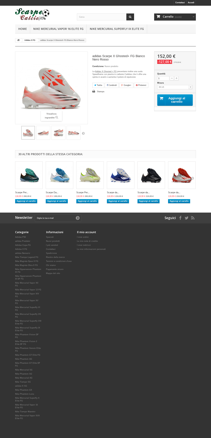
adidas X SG (21, 386)
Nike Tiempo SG (23, 382)
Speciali (50, 237)
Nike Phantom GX (23, 390)
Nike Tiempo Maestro (25, 411)
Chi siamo (51, 265)
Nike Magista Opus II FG (26, 261)
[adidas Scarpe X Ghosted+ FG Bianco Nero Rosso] (28, 133)
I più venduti (52, 245)
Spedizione (51, 253)
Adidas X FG (21, 249)
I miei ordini (83, 237)
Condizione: (98, 66)
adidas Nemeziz (22, 253)
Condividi (112, 85)
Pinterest (142, 85)
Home (22, 29)
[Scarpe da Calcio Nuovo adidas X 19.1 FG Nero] (151, 175)
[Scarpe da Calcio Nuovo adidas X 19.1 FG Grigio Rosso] (182, 175)
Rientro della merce (55, 257)
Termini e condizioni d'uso (59, 261)
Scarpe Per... (21, 192)
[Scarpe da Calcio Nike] (43, 14)
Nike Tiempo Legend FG (26, 257)
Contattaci (180, 2)
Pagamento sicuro (54, 269)
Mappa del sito (53, 273)
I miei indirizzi (84, 245)
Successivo (83, 133)
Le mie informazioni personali (91, 249)
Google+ (127, 85)
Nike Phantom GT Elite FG (27, 355)
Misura (160, 83)
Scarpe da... (113, 192)
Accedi (191, 2)
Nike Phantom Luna (24, 394)
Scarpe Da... (52, 192)
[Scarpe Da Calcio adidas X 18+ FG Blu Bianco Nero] (59, 175)
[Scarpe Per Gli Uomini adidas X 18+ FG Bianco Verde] (90, 175)
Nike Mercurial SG (23, 370)
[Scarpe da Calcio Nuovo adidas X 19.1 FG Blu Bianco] (120, 175)
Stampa (100, 91)
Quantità (161, 74)
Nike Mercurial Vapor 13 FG (28, 290)
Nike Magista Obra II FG (26, 265)
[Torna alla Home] (18, 40)
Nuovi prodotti (53, 241)
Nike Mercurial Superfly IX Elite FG (117, 29)
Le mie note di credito (87, 241)
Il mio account (86, 232)
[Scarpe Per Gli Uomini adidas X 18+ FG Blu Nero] (29, 175)
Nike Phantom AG (23, 359)
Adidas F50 (20, 237)
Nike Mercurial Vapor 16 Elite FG (58, 29)
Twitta (99, 85)
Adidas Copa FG (23, 245)
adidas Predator (22, 241)
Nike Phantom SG (23, 374)
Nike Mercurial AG (23, 378)
